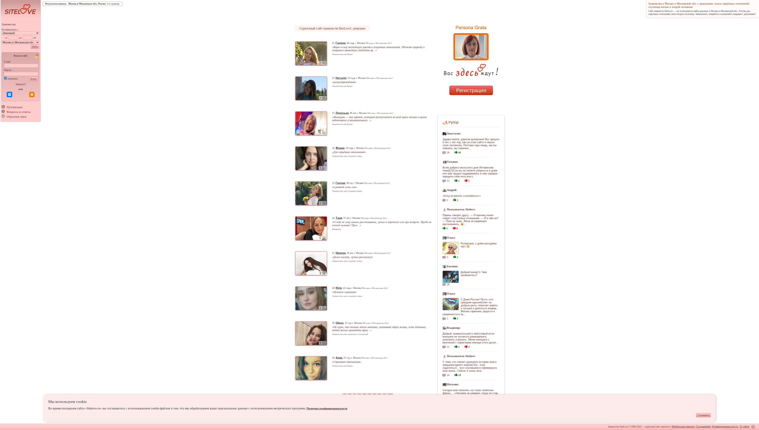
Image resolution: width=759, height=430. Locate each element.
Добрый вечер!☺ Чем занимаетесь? (474, 274)
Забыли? (20, 84)
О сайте (744, 426)
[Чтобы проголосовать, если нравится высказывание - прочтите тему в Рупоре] (456, 152)
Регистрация (471, 90)
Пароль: (8, 70)
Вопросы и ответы (19, 111)
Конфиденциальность (725, 426)
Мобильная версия (683, 426)
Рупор (453, 122)
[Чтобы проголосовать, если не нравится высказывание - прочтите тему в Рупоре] (466, 180)
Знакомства (9, 24)
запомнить (12, 78)
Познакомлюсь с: (10, 29)
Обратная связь (17, 116)
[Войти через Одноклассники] (32, 94)
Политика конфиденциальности (327, 408)
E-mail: (7, 61)
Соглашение (703, 426)
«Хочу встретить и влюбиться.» (462, 195)
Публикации (15, 107)
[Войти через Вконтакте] (9, 94)
